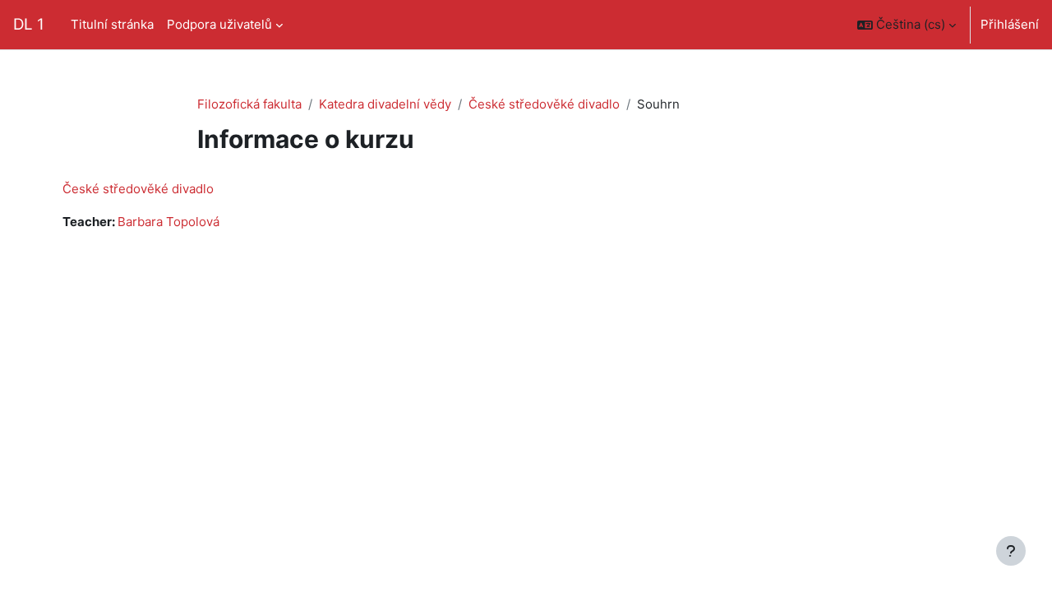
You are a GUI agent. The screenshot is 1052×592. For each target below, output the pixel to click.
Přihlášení (1009, 24)
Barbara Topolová (168, 221)
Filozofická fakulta (249, 104)
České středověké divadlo (544, 104)
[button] (907, 24)
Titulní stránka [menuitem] (112, 24)
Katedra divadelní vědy (385, 104)
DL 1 (28, 24)
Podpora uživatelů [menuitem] (219, 24)
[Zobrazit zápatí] (1011, 551)
